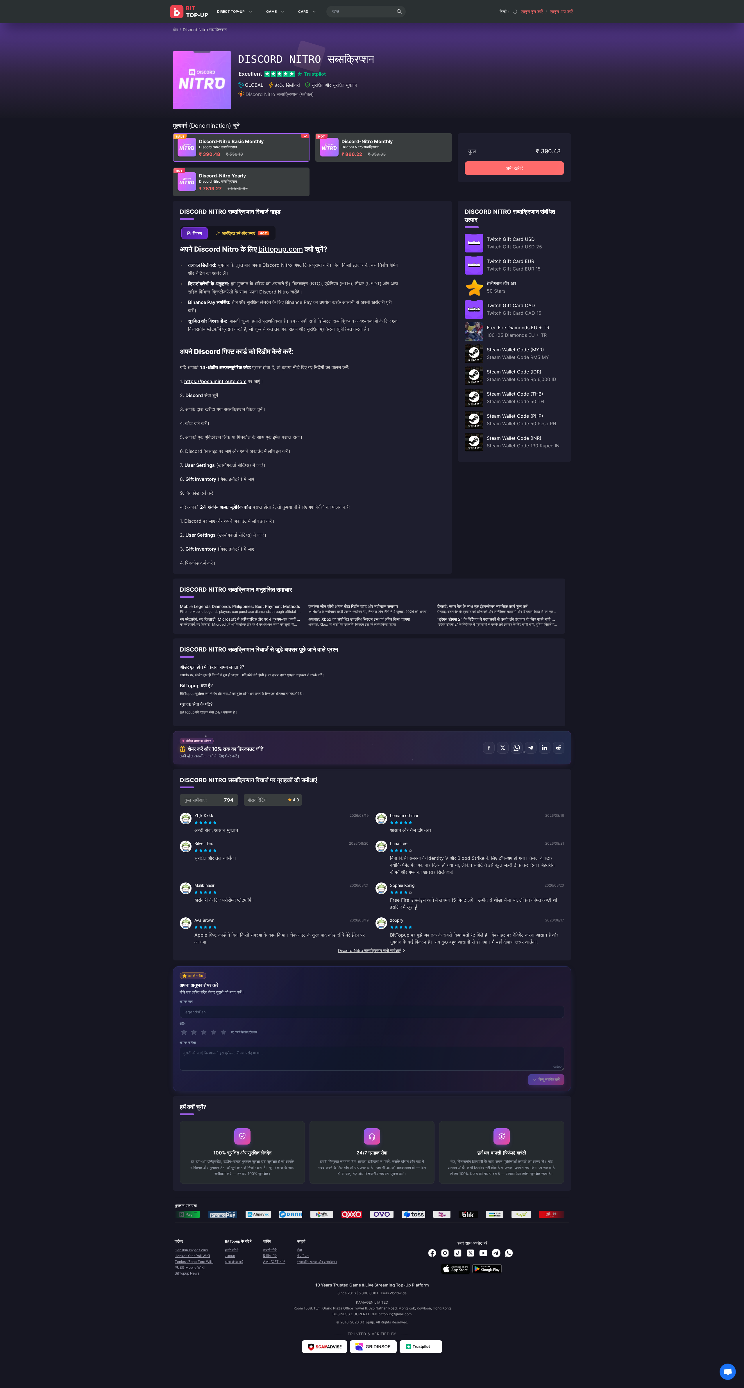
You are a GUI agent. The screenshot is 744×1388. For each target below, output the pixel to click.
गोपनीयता (303, 1256)
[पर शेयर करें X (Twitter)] (503, 748)
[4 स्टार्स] (213, 1032)
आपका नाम (186, 1001)
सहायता (230, 1256)
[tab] (194, 233)
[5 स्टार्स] (223, 1032)
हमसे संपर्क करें (234, 1261)
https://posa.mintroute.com (215, 381)
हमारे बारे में (231, 1250)
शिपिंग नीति (270, 1256)
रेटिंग (183, 1024)
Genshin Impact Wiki (191, 1250)
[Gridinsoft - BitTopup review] (373, 1346)
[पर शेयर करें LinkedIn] (544, 748)
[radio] (196, 822)
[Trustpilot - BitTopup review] (421, 1346)
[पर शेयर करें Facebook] (489, 748)
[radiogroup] (205, 822)
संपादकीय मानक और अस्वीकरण (317, 1261)
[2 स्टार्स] (193, 1032)
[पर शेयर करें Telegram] (530, 748)
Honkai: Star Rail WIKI (192, 1256)
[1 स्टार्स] (184, 1032)
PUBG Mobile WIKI (190, 1267)
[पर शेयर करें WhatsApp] (517, 748)
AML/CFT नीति (274, 1261)
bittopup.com (280, 249)
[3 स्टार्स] (203, 1032)
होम (175, 29)
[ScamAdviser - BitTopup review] (324, 1346)
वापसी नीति (270, 1250)
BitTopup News (187, 1273)
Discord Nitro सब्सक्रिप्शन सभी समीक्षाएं (369, 950)
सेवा (299, 1250)
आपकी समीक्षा (188, 1042)
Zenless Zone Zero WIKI (194, 1261)
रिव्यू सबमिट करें (549, 1079)
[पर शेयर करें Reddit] (558, 748)
